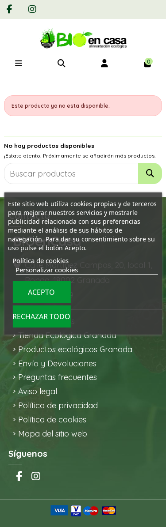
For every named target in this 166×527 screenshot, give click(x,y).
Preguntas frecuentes (57, 377)
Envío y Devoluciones (57, 363)
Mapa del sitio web (52, 434)
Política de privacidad (58, 405)
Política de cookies (52, 419)
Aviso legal (37, 391)
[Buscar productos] (150, 173)
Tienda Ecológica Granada (67, 335)
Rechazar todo (41, 316)
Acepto (41, 292)
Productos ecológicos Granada (75, 349)
